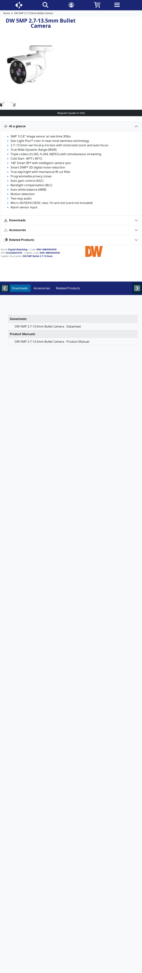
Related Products (21, 240)
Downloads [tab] (20, 288)
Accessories (17, 230)
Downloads (17, 220)
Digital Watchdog (18, 249)
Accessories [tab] (42, 288)
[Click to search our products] (45, 4)
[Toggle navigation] (123, 7)
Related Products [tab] (68, 288)
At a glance (17, 126)
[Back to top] (137, 968)
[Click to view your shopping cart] (97, 4)
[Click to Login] (71, 4)
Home (6, 13)
